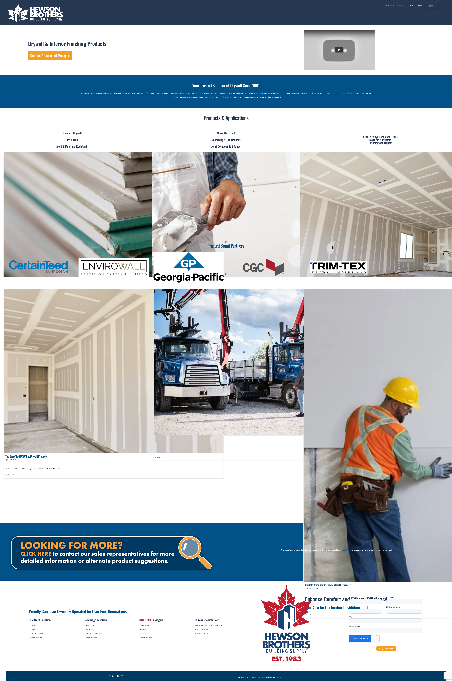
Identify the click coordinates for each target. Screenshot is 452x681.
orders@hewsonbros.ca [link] (36, 638)
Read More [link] (9, 475)
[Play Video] (339, 49)
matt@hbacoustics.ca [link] (201, 634)
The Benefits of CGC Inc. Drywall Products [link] (26, 456)
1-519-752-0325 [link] (42, 634)
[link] (36, 12)
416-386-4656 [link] (203, 629)
